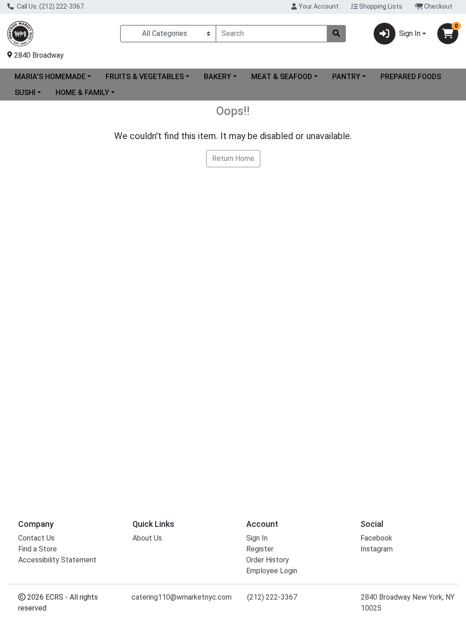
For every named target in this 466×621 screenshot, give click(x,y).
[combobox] (271, 33)
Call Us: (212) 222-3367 (49, 6)
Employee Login (271, 570)
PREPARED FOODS (410, 76)
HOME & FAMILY (82, 92)
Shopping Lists (380, 6)
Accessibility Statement (57, 560)
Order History (267, 560)
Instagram (376, 549)
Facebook (376, 538)
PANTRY (346, 76)
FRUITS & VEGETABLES (145, 76)
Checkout (437, 6)
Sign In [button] (409, 33)
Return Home (233, 158)
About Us (147, 538)
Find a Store (37, 549)
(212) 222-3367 (272, 597)
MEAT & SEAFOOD (281, 76)
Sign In (257, 538)
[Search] (336, 33)
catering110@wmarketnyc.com (182, 597)
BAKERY (217, 76)
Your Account (318, 6)
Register (260, 549)
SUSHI (25, 92)
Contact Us (36, 538)
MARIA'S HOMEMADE (50, 76)
